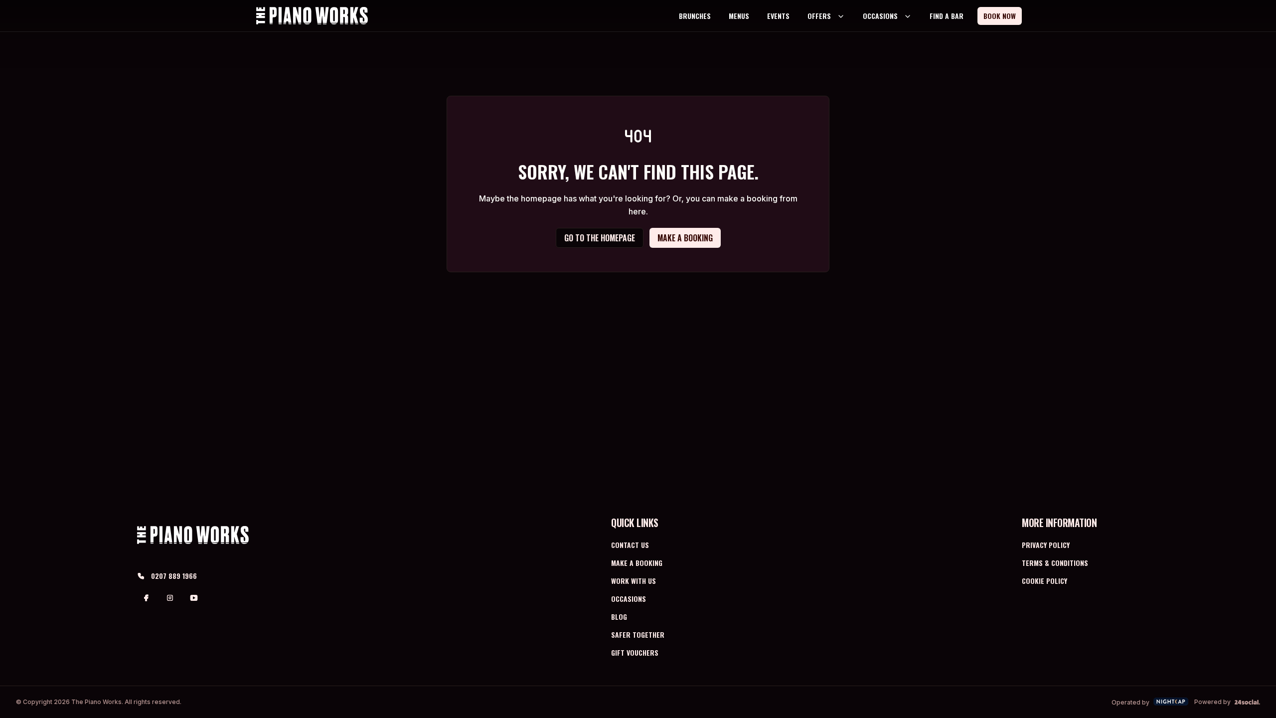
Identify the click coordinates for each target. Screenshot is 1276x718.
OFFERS (819, 15)
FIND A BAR (946, 15)
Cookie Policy (1044, 580)
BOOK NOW (999, 15)
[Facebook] (146, 598)
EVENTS (778, 15)
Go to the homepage (599, 238)
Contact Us (630, 544)
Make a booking (685, 238)
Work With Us (633, 580)
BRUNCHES (695, 15)
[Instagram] (170, 598)
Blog (619, 616)
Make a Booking (636, 562)
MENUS (739, 15)
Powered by (1212, 702)
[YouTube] (194, 598)
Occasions (628, 598)
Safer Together (637, 634)
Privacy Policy (1046, 544)
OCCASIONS (880, 15)
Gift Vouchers (634, 652)
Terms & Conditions (1055, 562)
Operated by (1130, 702)
